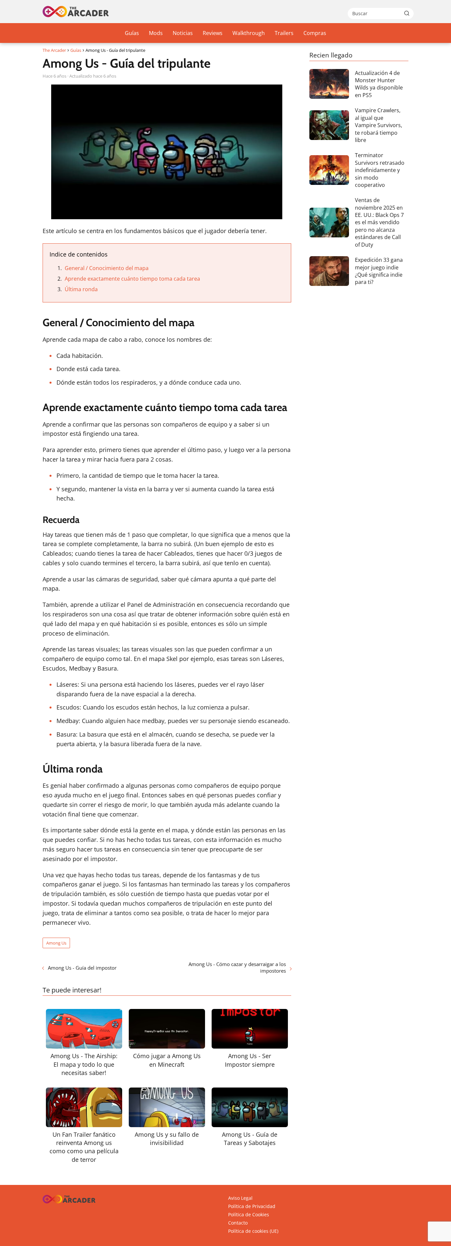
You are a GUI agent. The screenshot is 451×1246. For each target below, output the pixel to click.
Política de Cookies (248, 1214)
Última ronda (81, 289)
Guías (132, 33)
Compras (314, 33)
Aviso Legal (240, 1198)
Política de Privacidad (251, 1206)
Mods (156, 33)
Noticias (183, 33)
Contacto (238, 1223)
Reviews (213, 33)
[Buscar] (407, 13)
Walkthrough (248, 33)
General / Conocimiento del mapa (107, 268)
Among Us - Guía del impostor (82, 967)
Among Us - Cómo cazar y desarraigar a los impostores (237, 967)
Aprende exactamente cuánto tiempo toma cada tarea (132, 278)
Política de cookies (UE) (253, 1231)
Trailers (284, 33)
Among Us (56, 943)
